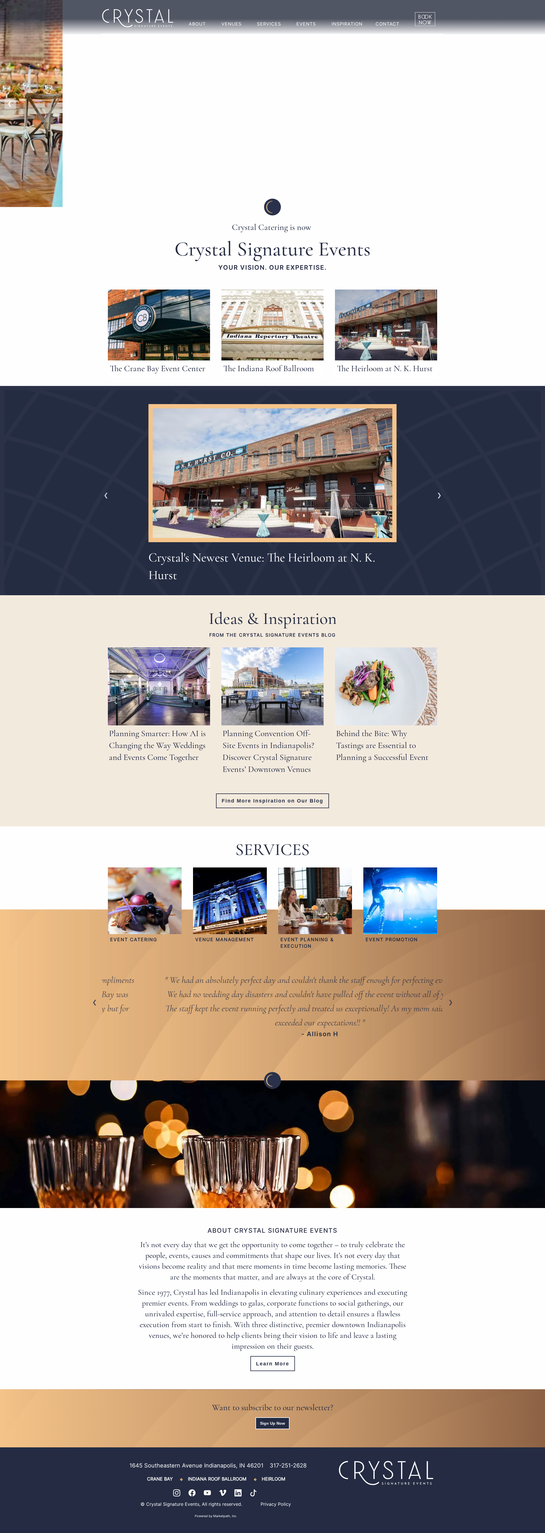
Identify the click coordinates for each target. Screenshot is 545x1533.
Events (306, 24)
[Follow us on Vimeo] (226, 1492)
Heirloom (273, 1479)
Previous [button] (10, 103)
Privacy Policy (276, 1504)
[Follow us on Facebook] (196, 1492)
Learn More (272, 1364)
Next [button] (534, 103)
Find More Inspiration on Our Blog (272, 801)
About (197, 24)
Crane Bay (160, 1479)
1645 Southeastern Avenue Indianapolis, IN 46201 (196, 1465)
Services (269, 24)
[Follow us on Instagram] (180, 1492)
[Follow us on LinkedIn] (242, 1492)
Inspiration (347, 24)
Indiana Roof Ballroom (217, 1479)
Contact (387, 24)
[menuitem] (198, 19)
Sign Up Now (272, 1423)
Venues (231, 24)
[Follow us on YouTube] (211, 1492)
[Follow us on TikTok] (253, 1492)
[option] (272, 103)
